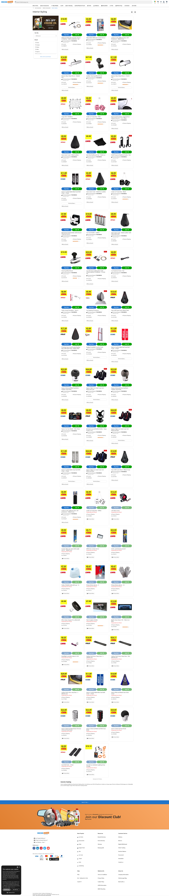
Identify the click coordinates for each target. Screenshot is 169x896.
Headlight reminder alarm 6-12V (70, 656)
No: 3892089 (114, 240)
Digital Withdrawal (122, 844)
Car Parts (36, 5)
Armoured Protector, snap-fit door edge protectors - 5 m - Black (120, 117)
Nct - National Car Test (82, 878)
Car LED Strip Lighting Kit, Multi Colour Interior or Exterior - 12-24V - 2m (96, 272)
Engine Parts (82, 847)
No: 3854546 (89, 699)
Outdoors (97, 5)
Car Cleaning (69, 5)
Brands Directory (102, 837)
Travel (80, 858)
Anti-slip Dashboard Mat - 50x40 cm (95, 155)
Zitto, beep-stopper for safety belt (70, 620)
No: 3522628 (114, 45)
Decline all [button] (15, 889)
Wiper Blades (55, 5)
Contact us (120, 862)
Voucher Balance (122, 851)
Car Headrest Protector (92, 310)
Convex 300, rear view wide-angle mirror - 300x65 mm (70, 549)
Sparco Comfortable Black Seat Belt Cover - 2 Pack (71, 192)
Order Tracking (121, 847)
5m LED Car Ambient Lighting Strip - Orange (96, 765)
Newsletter (121, 858)
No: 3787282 (64, 317)
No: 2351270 (64, 277)
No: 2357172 (114, 590)
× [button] (19, 867)
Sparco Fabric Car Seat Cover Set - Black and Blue (95, 470)
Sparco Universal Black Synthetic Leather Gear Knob (70, 388)
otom (37, 47)
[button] (11, 892)
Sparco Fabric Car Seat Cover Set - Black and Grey (95, 388)
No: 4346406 (64, 770)
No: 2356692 (89, 44)
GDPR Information (102, 885)
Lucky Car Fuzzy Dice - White (93, 510)
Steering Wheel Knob (67, 270)
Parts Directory (101, 840)
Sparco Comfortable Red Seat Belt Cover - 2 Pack (120, 348)
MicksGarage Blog (122, 878)
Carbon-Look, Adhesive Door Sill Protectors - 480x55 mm (120, 38)
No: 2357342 (64, 625)
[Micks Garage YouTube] (49, 848)
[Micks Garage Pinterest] (41, 848)
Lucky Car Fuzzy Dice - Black (118, 191)
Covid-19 (79, 881)
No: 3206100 (89, 280)
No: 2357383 (89, 625)
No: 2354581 (89, 123)
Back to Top (84, 802)
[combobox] (17, 867)
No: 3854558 (89, 735)
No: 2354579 (114, 198)
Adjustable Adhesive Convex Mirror (95, 37)
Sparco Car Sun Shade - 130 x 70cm (70, 429)
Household (105, 5)
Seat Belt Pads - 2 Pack (67, 765)
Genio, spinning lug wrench (118, 548)
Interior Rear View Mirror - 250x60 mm (70, 76)
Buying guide (101, 847)
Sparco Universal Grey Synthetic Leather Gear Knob (119, 388)
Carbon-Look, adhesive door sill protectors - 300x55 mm (69, 511)
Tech (112, 5)
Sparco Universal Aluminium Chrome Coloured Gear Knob (71, 729)
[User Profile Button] (164, 1)
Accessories (81, 840)
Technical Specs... (71, 87)
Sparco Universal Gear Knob (118, 728)
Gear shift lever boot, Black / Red (120, 310)
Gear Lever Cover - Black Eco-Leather (96, 191)
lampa (38, 44)
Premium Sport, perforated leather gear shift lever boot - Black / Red (70, 348)
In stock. (64, 44)
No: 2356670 (64, 84)
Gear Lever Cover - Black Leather (70, 155)
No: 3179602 (64, 699)
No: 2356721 (114, 554)
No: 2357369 (114, 161)
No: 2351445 (114, 476)
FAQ (78, 874)
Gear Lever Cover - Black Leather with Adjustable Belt (121, 233)
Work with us (121, 881)
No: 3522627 (64, 518)
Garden (134, 5)
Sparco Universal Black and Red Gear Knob (96, 729)
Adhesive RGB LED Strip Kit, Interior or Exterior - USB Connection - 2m (71, 38)
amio (37, 42)
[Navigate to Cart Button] (166, 1)
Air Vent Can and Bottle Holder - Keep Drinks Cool (96, 429)
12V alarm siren (115, 510)
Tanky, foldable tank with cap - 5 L (70, 585)
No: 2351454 (64, 355)
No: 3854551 (114, 699)
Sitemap (100, 844)
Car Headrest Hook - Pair (117, 270)
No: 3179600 (89, 662)
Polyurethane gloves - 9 (92, 585)
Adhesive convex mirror (92, 548)
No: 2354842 (64, 240)
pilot (37, 49)
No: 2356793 (64, 590)
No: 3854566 (89, 477)
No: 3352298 (89, 354)
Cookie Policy (101, 881)
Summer (127, 5)
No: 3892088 (89, 198)
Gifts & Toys (119, 5)
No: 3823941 (64, 123)
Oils (80, 851)
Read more (13, 887)
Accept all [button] (6, 889)
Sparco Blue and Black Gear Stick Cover (120, 693)
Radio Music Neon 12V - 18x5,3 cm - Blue (120, 620)
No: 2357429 (114, 626)
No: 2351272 (89, 82)
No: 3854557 (64, 735)
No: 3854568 (89, 396)
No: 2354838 (89, 437)
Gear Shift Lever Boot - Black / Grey (120, 469)
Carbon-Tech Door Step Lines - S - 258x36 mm (95, 657)
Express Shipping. (77, 44)
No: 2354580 (89, 515)
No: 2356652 (89, 239)
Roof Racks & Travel (80, 5)
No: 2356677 (64, 555)
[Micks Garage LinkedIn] (38, 848)
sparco (38, 51)
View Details (65, 49)
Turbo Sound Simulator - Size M (69, 310)
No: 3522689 (114, 125)
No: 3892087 (64, 161)
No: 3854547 (64, 477)
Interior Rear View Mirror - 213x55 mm (120, 76)
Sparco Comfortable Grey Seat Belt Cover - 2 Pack (70, 470)
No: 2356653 (89, 161)
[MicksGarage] (7, 2)
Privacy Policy (101, 878)
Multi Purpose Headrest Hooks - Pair (121, 155)
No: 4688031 (64, 45)
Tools (90, 5)
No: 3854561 (114, 396)
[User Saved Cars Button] (161, 1)
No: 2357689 (64, 661)
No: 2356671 (114, 84)
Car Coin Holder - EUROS (92, 232)
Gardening (81, 865)
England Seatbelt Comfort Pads (94, 347)
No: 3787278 (114, 277)
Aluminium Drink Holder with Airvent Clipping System (71, 233)
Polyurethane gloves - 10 (117, 585)
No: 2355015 (114, 515)
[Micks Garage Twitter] (45, 848)
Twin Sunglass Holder (92, 620)
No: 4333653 (89, 317)
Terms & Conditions (102, 874)
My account (121, 855)
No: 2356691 (89, 554)
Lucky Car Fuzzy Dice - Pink (93, 116)
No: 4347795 (89, 771)
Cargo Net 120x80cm (67, 116)
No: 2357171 (89, 590)
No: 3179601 (114, 662)
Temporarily (91, 512)
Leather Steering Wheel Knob (94, 76)
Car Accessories (45, 5)
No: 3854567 (114, 437)
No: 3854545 (64, 200)
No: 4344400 (114, 734)
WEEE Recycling (101, 889)
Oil (62, 5)
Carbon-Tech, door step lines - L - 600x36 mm (70, 693)
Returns (120, 840)
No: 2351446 (114, 317)
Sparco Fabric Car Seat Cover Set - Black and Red (120, 429)
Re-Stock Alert (91, 519)
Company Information (123, 874)
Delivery (120, 837)
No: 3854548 (114, 355)
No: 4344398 (64, 435)
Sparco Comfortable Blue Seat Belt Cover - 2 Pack (95, 693)
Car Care (81, 855)
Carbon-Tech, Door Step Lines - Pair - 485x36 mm (121, 657)
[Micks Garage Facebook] (34, 848)
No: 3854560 (64, 396)
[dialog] (11, 880)
